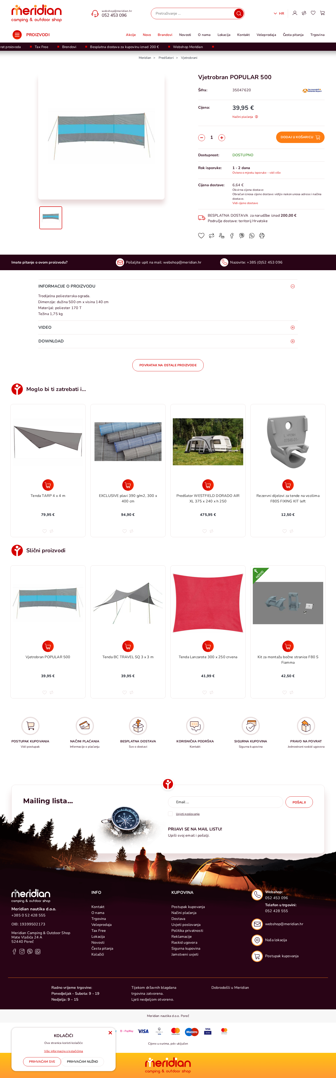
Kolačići (97, 954)
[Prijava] (295, 13)
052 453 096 (114, 15)
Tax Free (41, 47)
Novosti (185, 34)
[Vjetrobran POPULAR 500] (48, 646)
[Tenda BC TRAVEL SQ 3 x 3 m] (128, 646)
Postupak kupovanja (188, 906)
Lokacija (224, 34)
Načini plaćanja (183, 912)
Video (44, 327)
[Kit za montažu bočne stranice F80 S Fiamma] (288, 646)
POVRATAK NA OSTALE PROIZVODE (168, 365)
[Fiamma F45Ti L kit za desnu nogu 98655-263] (288, 485)
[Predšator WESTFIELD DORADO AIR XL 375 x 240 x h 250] (128, 485)
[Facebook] (232, 237)
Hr (281, 13)
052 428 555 (276, 911)
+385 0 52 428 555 (28, 915)
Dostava (178, 918)
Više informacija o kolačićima (63, 1051)
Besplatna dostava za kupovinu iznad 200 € (124, 47)
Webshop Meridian (188, 47)
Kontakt (243, 34)
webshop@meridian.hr (117, 11)
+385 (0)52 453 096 (265, 262)
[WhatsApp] (242, 237)
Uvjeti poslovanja (185, 924)
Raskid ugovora (184, 942)
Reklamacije (181, 936)
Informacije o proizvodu (66, 286)
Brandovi (165, 34)
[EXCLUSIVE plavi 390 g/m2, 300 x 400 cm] (48, 485)
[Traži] (239, 13)
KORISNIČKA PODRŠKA (195, 741)
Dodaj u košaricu (297, 137)
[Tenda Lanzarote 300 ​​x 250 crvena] (208, 646)
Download (51, 341)
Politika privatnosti (187, 930)
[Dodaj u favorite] (201, 237)
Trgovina (317, 34)
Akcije (131, 34)
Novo (147, 34)
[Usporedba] (304, 13)
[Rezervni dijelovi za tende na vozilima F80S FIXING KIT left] (208, 485)
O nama (204, 34)
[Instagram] (22, 951)
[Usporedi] (211, 237)
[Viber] (252, 237)
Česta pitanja (293, 34)
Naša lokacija (276, 940)
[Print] (262, 237)
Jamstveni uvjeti (184, 954)
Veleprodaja (266, 34)
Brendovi (69, 47)
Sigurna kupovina (185, 948)
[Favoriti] (313, 13)
